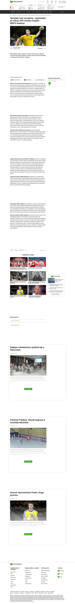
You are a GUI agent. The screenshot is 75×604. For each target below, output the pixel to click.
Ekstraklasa (27, 570)
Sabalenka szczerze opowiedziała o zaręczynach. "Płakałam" (56, 285)
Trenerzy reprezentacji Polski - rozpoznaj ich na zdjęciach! (35, 296)
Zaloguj (63, 1)
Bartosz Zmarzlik (44, 576)
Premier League (28, 574)
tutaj (33, 601)
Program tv (22, 593)
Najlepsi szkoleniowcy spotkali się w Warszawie (18, 282)
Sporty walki (45, 11)
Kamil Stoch (43, 572)
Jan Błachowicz (44, 579)
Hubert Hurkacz (44, 583)
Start (11, 15)
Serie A (26, 579)
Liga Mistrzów (28, 572)
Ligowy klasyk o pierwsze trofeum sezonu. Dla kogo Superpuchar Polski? (18, 268)
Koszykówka (13, 585)
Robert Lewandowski (45, 570)
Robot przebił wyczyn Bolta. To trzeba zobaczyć (59, 280)
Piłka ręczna (15, 15)
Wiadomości (41, 593)
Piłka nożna (19, 11)
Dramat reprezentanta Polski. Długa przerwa (18, 296)
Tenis (24, 11)
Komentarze (20, 15)
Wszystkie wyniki (61, 6)
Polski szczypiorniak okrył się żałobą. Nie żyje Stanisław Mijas (36, 282)
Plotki (32, 593)
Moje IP (36, 593)
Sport (46, 593)
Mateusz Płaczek (21, 250)
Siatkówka (28, 11)
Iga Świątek (43, 578)
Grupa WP (18, 591)
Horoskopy (16, 593)
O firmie (22, 591)
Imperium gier (50, 593)
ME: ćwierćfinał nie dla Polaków (35, 268)
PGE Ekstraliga (28, 583)
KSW (12, 586)
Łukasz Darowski (17, 47)
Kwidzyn (12, 250)
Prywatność (31, 591)
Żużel (33, 11)
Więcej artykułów (55, 294)
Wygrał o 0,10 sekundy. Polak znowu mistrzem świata (56, 288)
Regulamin (52, 591)
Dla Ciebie (13, 11)
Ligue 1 (26, 581)
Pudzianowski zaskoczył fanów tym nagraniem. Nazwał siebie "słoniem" (56, 291)
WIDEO (50, 11)
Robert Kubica (44, 574)
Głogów (16, 250)
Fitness (12, 583)
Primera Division (28, 578)
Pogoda (11, 593)
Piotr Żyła (43, 581)
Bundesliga (27, 576)
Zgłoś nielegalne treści (15, 325)
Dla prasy (27, 591)
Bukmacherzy (38, 11)
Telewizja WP (28, 593)
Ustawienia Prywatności (40, 591)
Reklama (47, 591)
